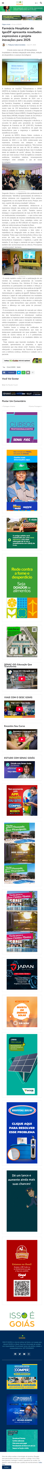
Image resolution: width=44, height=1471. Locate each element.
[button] (3, 3)
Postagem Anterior (9, 406)
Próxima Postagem (35, 406)
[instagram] (28, 1354)
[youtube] (24, 1354)
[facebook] (15, 1354)
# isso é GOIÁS (17, 24)
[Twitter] (19, 372)
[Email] (28, 372)
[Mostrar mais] (33, 372)
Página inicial (6, 24)
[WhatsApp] (23, 372)
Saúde (18, 367)
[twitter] (19, 1354)
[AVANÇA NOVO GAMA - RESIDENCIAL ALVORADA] (22, 533)
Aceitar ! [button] (6, 1467)
